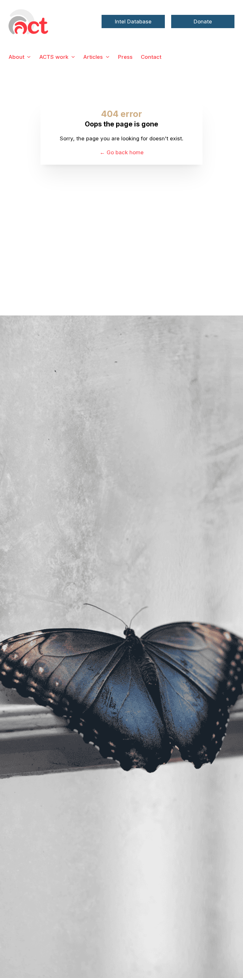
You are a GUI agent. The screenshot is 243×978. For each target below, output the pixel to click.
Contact (151, 57)
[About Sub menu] (29, 57)
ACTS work (53, 57)
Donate (203, 21)
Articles (93, 57)
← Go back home (122, 152)
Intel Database (133, 21)
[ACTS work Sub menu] (73, 57)
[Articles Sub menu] (107, 57)
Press (125, 57)
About (16, 57)
